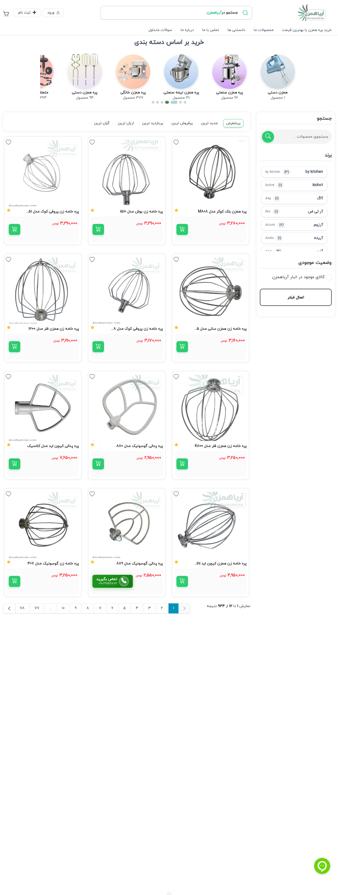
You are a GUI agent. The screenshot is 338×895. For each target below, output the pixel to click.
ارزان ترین (126, 123)
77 (37, 608)
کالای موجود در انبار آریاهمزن (298, 277)
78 (22, 608)
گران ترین (102, 123)
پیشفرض (233, 123)
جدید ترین (209, 123)
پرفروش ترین (182, 123)
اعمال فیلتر (296, 297)
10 (63, 608)
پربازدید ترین (152, 123)
